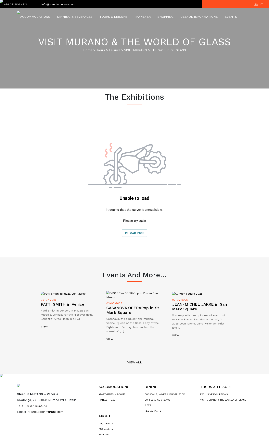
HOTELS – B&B (106, 399)
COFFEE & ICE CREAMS (158, 399)
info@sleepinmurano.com (58, 4)
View (44, 326)
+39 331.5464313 (35, 406)
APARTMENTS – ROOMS (111, 394)
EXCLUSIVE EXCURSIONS (214, 394)
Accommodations (35, 16)
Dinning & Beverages (75, 16)
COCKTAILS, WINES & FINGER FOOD (165, 394)
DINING (151, 387)
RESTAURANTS (153, 410)
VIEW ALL (134, 362)
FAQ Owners (105, 423)
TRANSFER (142, 16)
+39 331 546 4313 (15, 4)
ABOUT (104, 416)
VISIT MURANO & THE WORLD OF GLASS (223, 399)
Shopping (165, 16)
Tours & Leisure (113, 16)
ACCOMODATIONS (113, 387)
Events (231, 16)
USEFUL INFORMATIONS (199, 16)
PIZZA (148, 405)
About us (103, 434)
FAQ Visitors (105, 429)
